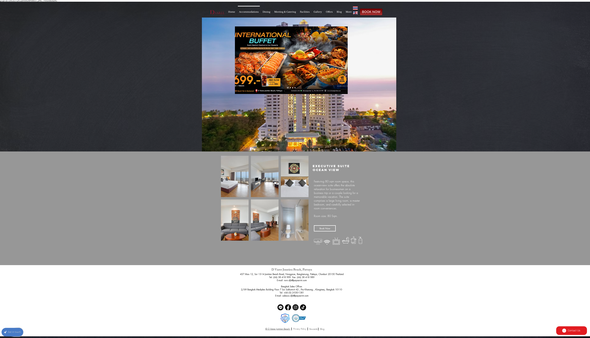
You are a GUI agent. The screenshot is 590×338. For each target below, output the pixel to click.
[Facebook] (288, 307)
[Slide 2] (290, 87)
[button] (235, 176)
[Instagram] (296, 307)
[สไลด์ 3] (292, 87)
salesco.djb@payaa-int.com (295, 295)
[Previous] (239, 60)
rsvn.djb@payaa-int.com (295, 280)
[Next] (343, 60)
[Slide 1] (287, 87)
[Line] (280, 307)
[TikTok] (303, 307)
